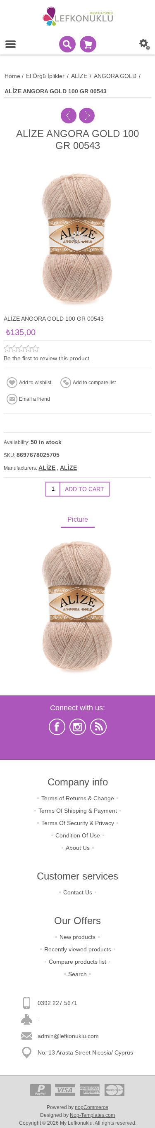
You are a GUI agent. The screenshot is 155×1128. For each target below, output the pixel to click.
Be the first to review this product (46, 358)
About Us (78, 847)
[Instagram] (77, 727)
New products (77, 937)
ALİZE (46, 467)
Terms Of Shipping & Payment (77, 810)
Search (77, 974)
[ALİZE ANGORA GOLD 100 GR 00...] (68, 115)
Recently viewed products (77, 949)
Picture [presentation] (77, 519)
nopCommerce (91, 1107)
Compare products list (77, 961)
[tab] (77, 520)
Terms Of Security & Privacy (77, 823)
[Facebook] (57, 727)
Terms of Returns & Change (77, 798)
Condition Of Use (77, 835)
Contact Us (77, 892)
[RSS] (98, 727)
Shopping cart (88, 44)
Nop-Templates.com (92, 1115)
